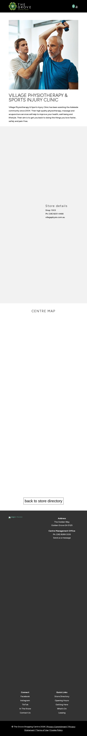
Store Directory (61, 696)
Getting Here (62, 704)
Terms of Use (42, 730)
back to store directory (43, 501)
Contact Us (25, 712)
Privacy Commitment (57, 726)
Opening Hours (62, 700)
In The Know (25, 708)
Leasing (61, 712)
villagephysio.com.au (55, 217)
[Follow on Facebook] (46, 221)
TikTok (25, 704)
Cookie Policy (56, 730)
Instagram (25, 700)
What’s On (62, 708)
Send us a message (62, 538)
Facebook (25, 696)
